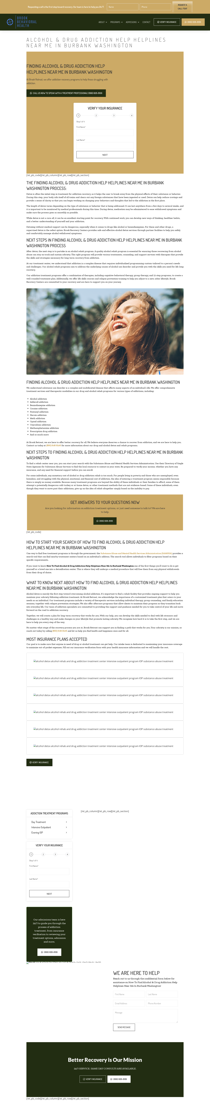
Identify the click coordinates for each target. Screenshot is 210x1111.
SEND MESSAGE (124, 1027)
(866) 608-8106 (194, 22)
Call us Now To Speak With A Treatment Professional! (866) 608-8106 (67, 93)
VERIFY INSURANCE (168, 22)
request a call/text (182, 7)
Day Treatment (38, 822)
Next (105, 154)
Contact (146, 22)
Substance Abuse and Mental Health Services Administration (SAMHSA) (136, 553)
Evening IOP (37, 832)
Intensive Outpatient (41, 827)
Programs (115, 22)
